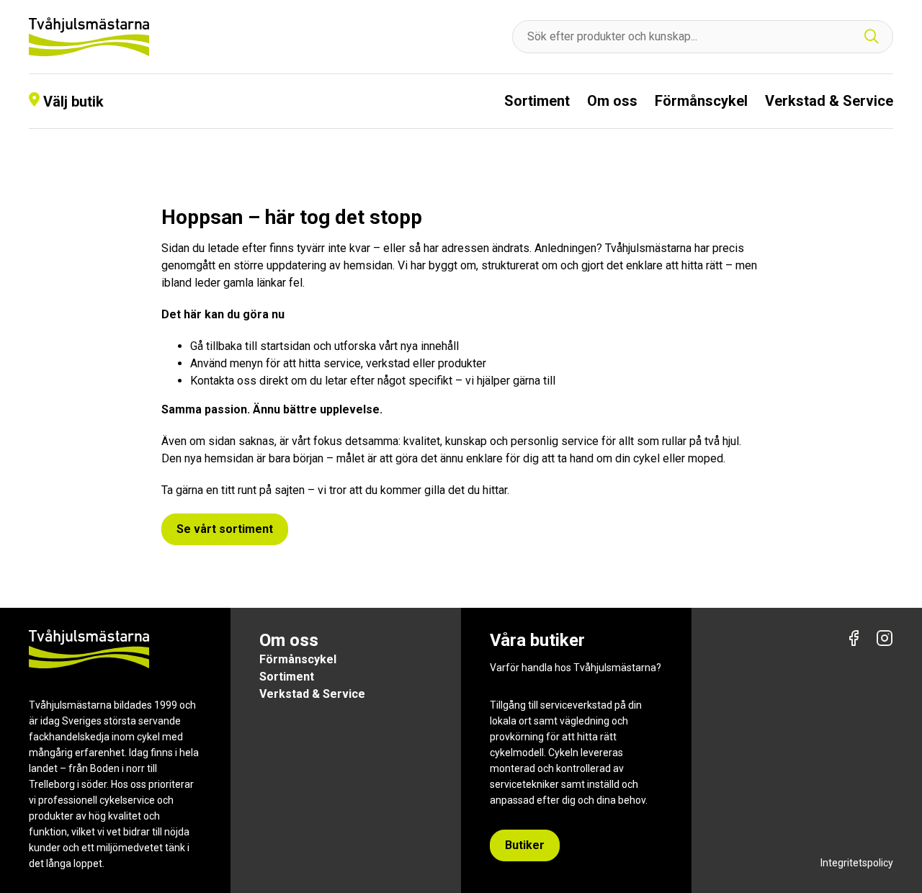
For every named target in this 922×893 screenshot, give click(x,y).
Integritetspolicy (856, 863)
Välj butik (73, 101)
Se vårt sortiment (224, 529)
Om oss (612, 100)
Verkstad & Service (829, 100)
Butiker (525, 845)
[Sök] (871, 37)
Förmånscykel (701, 100)
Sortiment (537, 100)
